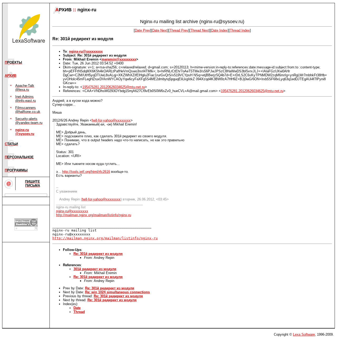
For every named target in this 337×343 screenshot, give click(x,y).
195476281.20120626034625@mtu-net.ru (113, 87)
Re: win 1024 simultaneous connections (117, 292)
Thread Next (199, 30)
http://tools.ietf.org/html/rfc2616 (86, 172)
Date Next (159, 30)
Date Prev (142, 30)
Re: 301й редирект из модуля (98, 254)
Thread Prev (179, 30)
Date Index (219, 30)
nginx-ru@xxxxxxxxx (86, 51)
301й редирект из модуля (94, 269)
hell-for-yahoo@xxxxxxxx (111, 120)
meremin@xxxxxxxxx (119, 59)
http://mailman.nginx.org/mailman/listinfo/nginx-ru (93, 215)
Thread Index (240, 30)
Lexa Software (304, 334)
